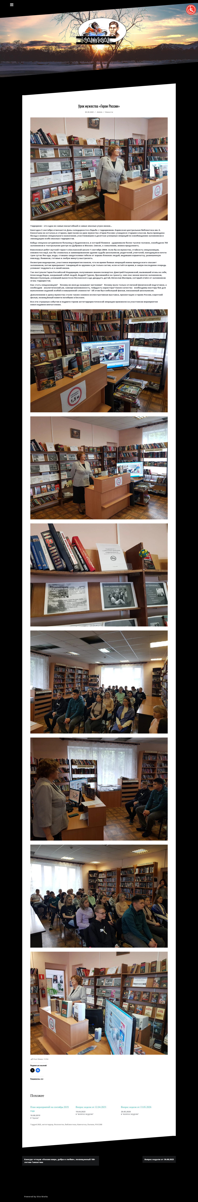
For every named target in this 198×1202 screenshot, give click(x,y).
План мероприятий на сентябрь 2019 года (49, 1109)
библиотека (70, 1124)
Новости (109, 112)
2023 (39, 1124)
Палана (90, 1124)
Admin (99, 112)
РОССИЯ (98, 1124)
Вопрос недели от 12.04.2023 (91, 1107)
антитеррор (47, 1124)
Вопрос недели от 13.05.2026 (136, 1107)
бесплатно (59, 1124)
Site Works (42, 1196)
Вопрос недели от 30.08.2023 (159, 1159)
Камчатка (81, 1124)
